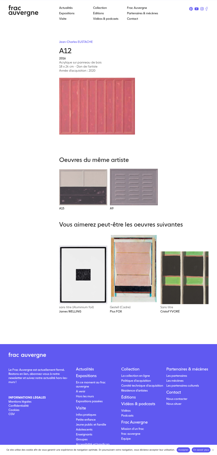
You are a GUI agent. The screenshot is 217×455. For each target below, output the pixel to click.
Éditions (128, 397)
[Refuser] (212, 450)
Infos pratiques (86, 414)
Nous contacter (176, 399)
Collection (130, 369)
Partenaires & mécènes (187, 369)
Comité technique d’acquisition (142, 385)
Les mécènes (174, 380)
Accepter (183, 449)
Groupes (81, 439)
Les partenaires (176, 375)
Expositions (86, 376)
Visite (81, 408)
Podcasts (127, 415)
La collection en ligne (135, 375)
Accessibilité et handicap (93, 444)
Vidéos (126, 410)
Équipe (126, 438)
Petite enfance (86, 419)
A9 (112, 208)
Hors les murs (85, 396)
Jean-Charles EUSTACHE (76, 42)
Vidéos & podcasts (138, 404)
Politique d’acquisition (136, 380)
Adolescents (84, 429)
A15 (61, 208)
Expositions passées (89, 401)
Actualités (85, 369)
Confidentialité (18, 405)
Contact (173, 392)
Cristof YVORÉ (170, 311)
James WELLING (70, 311)
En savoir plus (201, 449)
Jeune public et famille (91, 424)
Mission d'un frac (132, 429)
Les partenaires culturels (182, 385)
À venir (80, 391)
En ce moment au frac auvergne (91, 384)
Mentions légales (19, 401)
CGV (11, 414)
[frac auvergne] (23, 15)
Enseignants (84, 434)
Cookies (13, 410)
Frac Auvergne (134, 422)
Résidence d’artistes (134, 390)
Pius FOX (116, 311)
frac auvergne (130, 433)
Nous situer (173, 404)
